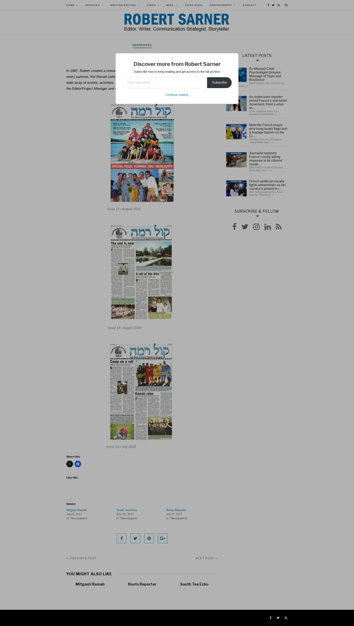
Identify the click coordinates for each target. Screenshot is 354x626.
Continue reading (177, 94)
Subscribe (219, 82)
